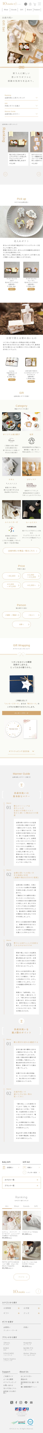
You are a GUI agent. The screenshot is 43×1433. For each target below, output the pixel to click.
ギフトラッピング (9, 1382)
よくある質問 (8, 1379)
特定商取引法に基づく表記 (30, 1383)
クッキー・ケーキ (10, 1330)
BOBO (6, 1349)
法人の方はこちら (9, 1388)
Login (30, 4)
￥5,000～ (31, 585)
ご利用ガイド (8, 1376)
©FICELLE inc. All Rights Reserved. (21, 1429)
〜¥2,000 (11, 576)
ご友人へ (31, 615)
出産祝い (6, 1327)
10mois (6, 1343)
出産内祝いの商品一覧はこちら (21, 550)
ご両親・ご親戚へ (11, 615)
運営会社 (24, 1379)
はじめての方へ (26, 1376)
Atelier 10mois (30, 1354)
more (21, 1277)
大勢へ (21, 624)
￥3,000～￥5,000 (11, 585)
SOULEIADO (8, 1354)
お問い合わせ (8, 1385)
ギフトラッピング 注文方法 (19, 751)
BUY (11, 289)
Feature (37, 10)
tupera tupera (9, 1360)
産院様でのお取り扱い (9, 1392)
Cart (34, 4)
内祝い (26, 1327)
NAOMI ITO (28, 1349)
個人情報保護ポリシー (29, 1387)
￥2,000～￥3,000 (31, 576)
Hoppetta (28, 1343)
